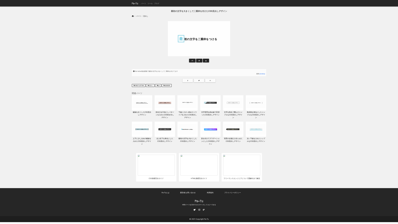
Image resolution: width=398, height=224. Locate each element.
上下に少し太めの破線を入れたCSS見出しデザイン (142, 141)
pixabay (262, 74)
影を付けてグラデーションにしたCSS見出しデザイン (210, 141)
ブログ (156, 3)
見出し (145, 16)
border (167, 85)
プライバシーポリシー (232, 193)
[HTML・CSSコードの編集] (199, 60)
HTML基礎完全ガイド (199, 178)
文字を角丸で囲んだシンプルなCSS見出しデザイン (233, 114)
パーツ (143, 3)
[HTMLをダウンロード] (206, 60)
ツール (150, 3)
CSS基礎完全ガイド (156, 178)
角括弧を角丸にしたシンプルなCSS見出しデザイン (256, 114)
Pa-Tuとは (165, 193)
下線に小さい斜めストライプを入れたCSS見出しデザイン (187, 114)
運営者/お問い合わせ (188, 193)
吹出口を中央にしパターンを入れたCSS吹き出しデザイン (165, 114)
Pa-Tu (206, 219)
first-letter (139, 85)
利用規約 (210, 193)
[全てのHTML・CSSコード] (192, 60)
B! (210, 80)
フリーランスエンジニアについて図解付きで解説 (242, 178)
